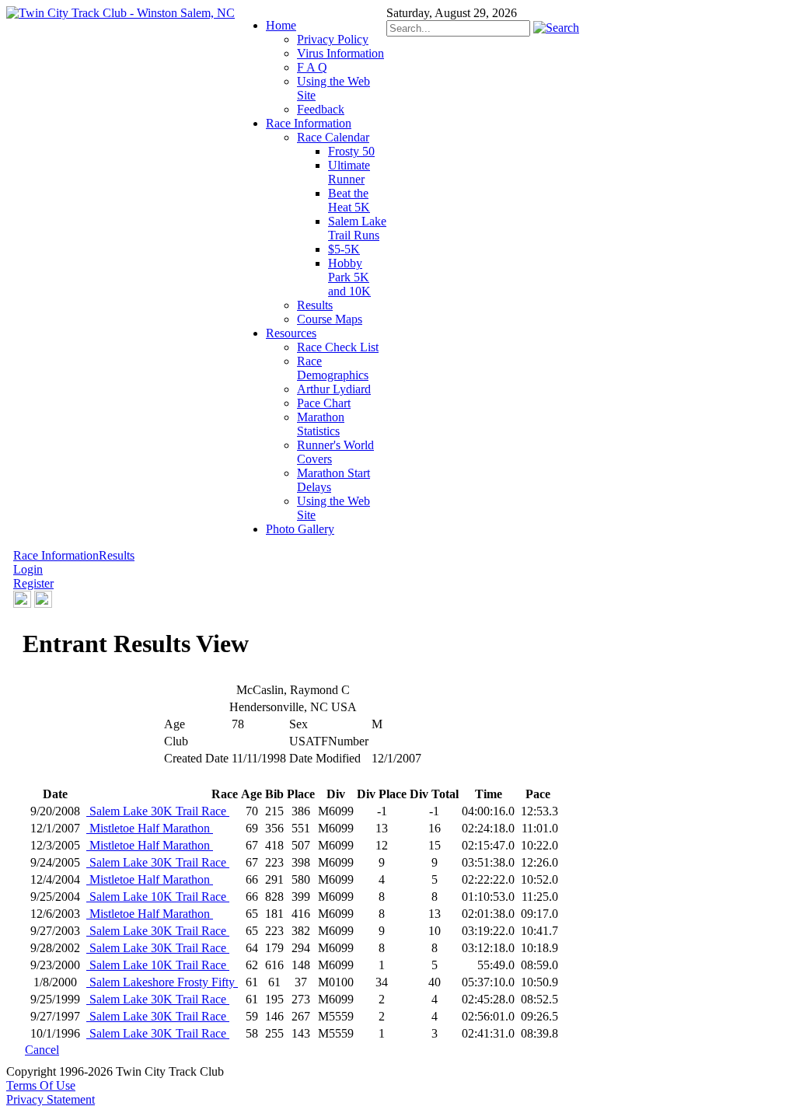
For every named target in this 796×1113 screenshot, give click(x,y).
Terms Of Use (40, 1085)
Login (28, 569)
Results (116, 555)
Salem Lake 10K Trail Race (157, 896)
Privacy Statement (50, 1099)
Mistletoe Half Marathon (149, 828)
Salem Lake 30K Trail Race (157, 811)
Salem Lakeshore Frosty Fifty (162, 982)
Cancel (42, 1049)
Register (33, 583)
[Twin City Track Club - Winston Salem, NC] (120, 12)
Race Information (56, 555)
